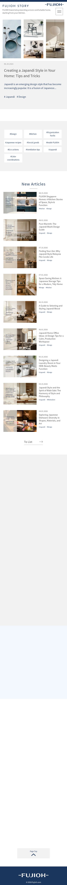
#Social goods (33, 142)
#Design (13, 134)
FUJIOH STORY (15, 6)
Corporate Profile (33, 561)
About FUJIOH (33, 802)
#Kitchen (33, 134)
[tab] (24, 519)
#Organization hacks (52, 134)
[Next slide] (59, 519)
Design (21, 102)
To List (28, 442)
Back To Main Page (33, 831)
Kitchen (33, 102)
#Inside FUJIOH (52, 142)
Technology (33, 816)
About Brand (33, 594)
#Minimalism (51, 400)
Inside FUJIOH (48, 102)
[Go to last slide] (8, 519)
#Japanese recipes (13, 142)
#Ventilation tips (33, 149)
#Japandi (53, 149)
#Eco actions (13, 149)
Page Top (33, 851)
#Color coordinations (13, 158)
